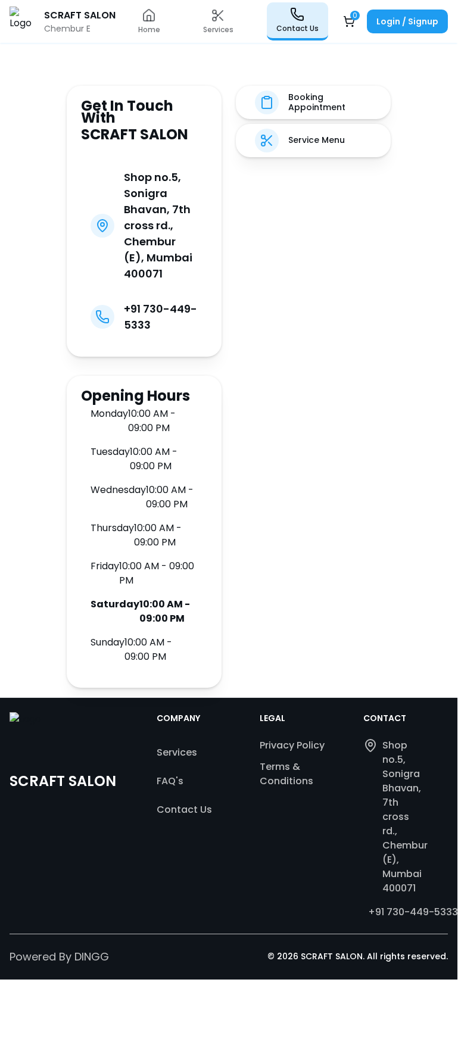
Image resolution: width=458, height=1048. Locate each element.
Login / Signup (407, 21)
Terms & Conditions (286, 774)
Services (177, 752)
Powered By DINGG (59, 956)
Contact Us (184, 809)
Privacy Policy (292, 745)
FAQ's (170, 781)
